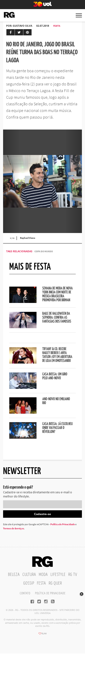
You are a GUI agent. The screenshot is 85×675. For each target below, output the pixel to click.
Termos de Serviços (13, 528)
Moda (43, 575)
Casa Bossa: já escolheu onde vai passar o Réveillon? (57, 428)
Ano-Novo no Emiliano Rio (56, 401)
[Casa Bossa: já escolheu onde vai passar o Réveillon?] (23, 437)
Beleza (14, 575)
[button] (73, 181)
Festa (56, 25)
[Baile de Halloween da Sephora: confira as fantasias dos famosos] (23, 327)
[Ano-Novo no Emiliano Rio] (23, 412)
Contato (25, 593)
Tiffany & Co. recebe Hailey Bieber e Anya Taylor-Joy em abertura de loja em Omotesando (57, 355)
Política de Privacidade (62, 524)
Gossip (28, 583)
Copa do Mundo (43, 251)
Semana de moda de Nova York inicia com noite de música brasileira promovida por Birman (57, 294)
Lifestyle (58, 575)
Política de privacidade (50, 593)
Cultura (29, 575)
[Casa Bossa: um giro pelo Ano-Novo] (23, 387)
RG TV (72, 575)
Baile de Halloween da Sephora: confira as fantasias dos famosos (56, 317)
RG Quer (55, 583)
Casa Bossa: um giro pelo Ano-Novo (54, 376)
